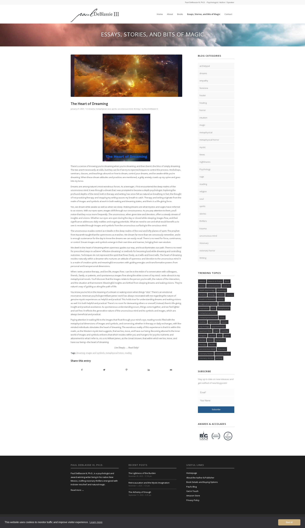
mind (222, 317)
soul (109, 109)
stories (203, 213)
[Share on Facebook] (82, 370)
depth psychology (206, 290)
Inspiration (203, 308)
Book (227, 281)
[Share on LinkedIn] (149, 370)
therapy (202, 344)
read (216, 331)
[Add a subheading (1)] (126, 76)
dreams (91, 109)
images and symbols (95, 353)
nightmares (205, 161)
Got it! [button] (289, 522)
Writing (137, 109)
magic (202, 125)
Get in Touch (192, 491)
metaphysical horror (209, 139)
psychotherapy (218, 326)
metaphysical (101, 109)
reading (128, 353)
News (202, 154)
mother (202, 322)
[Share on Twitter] (104, 370)
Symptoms (220, 340)
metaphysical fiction (115, 353)
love (213, 308)
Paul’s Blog (191, 486)
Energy (212, 295)
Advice (202, 281)
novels (224, 322)
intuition (203, 117)
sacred (212, 335)
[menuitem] (160, 14)
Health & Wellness (207, 299)
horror (203, 110)
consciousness (213, 286)
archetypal (205, 66)
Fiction (221, 295)
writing (219, 358)
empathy (204, 80)
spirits (114, 109)
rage (202, 176)
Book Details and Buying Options (202, 482)
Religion (202, 335)
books (201, 286)
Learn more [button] (96, 522)
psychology (204, 326)
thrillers (203, 221)
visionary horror (207, 250)
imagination (225, 304)
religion (203, 191)
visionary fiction (206, 353)
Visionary (204, 243)
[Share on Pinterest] (126, 370)
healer (203, 95)
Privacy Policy (192, 500)
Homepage (191, 473)
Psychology (205, 169)
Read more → (77, 490)
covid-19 (226, 286)
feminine (204, 88)
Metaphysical (223, 308)
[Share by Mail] (171, 370)
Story (210, 340)
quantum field (205, 331)
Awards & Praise (215, 281)
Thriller (212, 344)
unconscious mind (125, 109)
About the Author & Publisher (200, 477)
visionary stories (206, 358)
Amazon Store (193, 495)
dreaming (80, 353)
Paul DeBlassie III (151, 109)
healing (203, 102)
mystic (203, 147)
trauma (203, 228)
